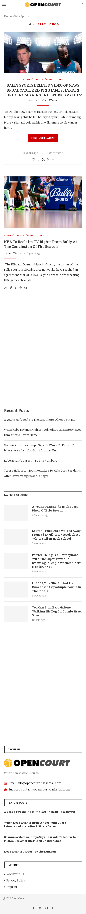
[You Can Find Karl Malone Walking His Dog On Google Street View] (16, 614)
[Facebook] (34, 908)
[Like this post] (33, 159)
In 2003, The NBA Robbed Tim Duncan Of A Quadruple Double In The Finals (56, 587)
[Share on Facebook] (38, 159)
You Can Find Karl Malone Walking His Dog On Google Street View (57, 611)
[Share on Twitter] (43, 159)
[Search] (82, 4)
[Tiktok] (52, 908)
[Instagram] (40, 908)
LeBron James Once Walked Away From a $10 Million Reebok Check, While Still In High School (56, 534)
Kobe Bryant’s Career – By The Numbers (30, 460)
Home (8, 16)
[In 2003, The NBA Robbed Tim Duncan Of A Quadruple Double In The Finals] (16, 589)
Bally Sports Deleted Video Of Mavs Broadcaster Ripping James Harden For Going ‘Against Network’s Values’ (43, 90)
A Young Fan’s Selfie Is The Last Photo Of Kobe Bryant (39, 419)
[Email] (46, 908)
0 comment (55, 153)
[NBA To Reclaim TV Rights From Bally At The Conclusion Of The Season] (43, 202)
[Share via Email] (53, 159)
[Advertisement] (43, 353)
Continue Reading (43, 138)
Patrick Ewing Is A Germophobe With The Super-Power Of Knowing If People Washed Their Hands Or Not (56, 561)
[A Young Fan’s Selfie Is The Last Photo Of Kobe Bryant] (16, 513)
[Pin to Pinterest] (48, 159)
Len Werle (50, 100)
